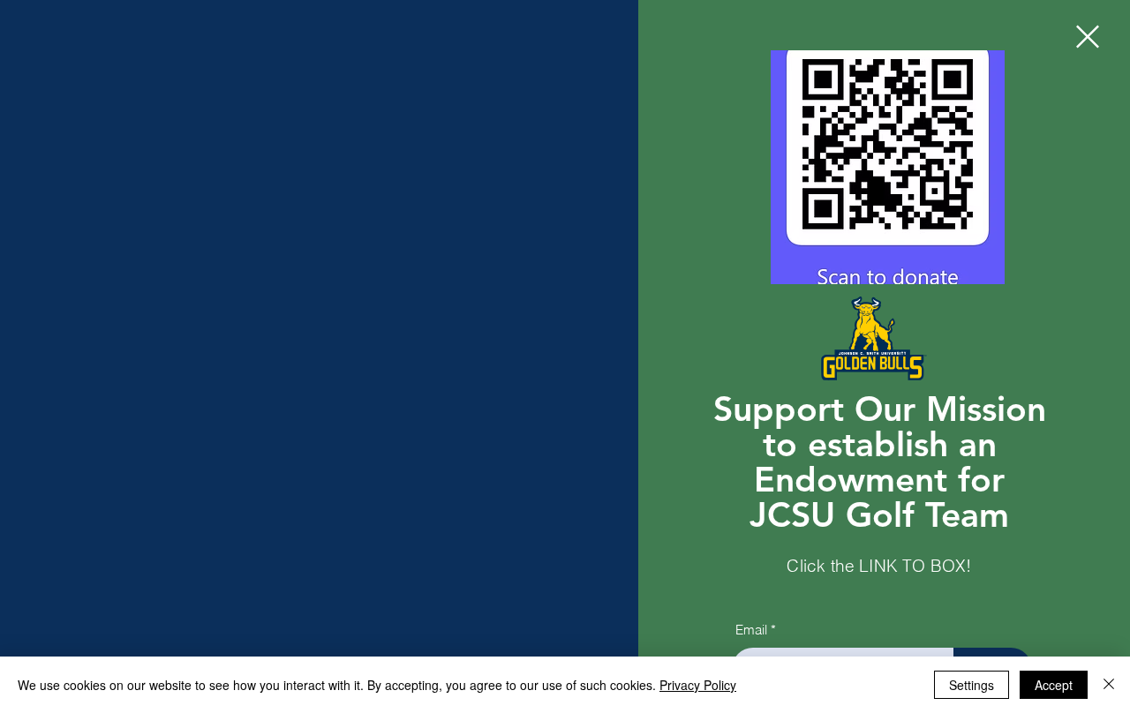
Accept (1054, 685)
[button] (1087, 36)
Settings (971, 685)
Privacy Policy (697, 685)
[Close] (1108, 685)
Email (751, 629)
